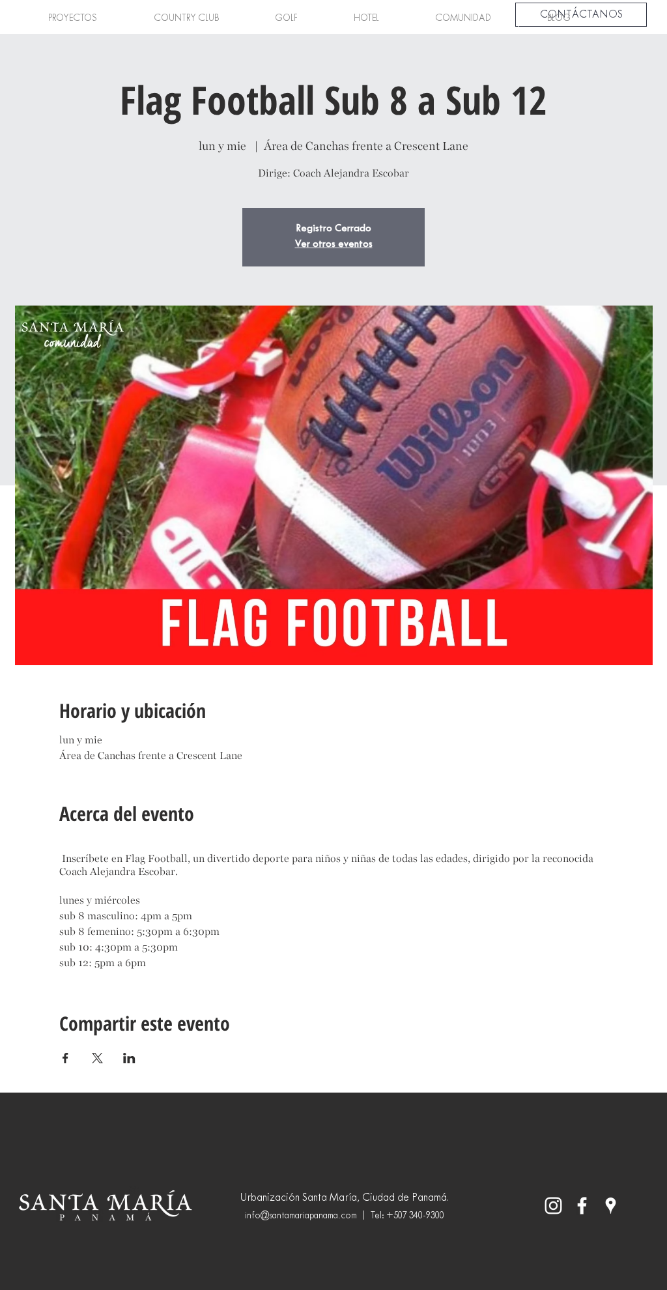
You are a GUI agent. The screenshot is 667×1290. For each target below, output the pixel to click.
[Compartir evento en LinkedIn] (129, 1058)
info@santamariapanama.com (301, 1216)
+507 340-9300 (415, 1216)
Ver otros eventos (334, 244)
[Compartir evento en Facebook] (65, 1058)
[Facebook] (582, 1205)
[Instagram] (553, 1205)
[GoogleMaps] (610, 1205)
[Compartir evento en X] (97, 1058)
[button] (72, 19)
